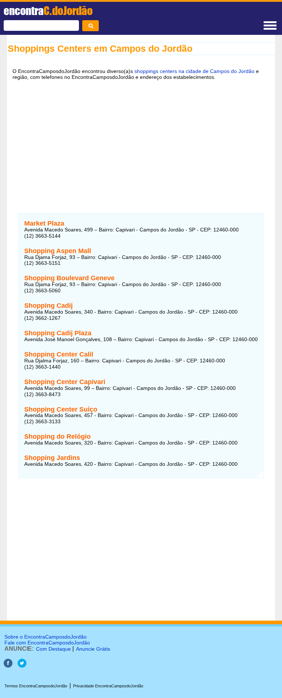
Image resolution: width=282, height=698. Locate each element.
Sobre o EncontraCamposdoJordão (45, 637)
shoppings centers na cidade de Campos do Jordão (194, 71)
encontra (48, 11)
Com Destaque (53, 649)
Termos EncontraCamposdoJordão (35, 686)
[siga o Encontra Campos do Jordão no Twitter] (22, 665)
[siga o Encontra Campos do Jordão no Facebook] (8, 665)
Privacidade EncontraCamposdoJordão (108, 686)
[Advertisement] (141, 142)
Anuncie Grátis (93, 649)
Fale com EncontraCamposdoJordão (47, 643)
